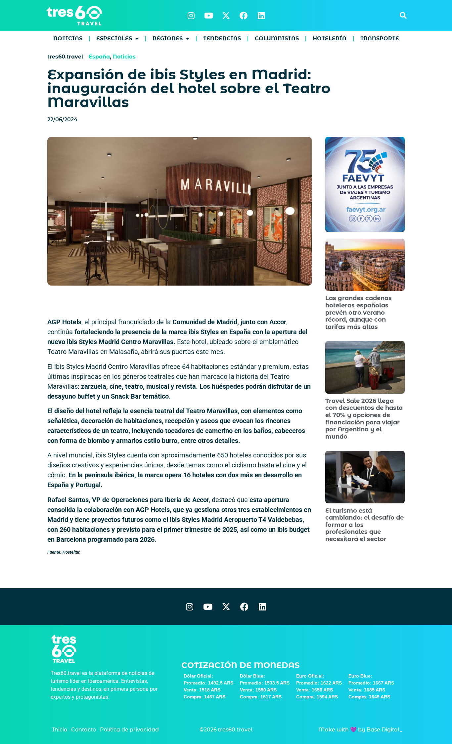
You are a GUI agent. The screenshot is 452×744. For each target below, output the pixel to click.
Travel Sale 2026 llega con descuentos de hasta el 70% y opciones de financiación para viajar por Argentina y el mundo (364, 418)
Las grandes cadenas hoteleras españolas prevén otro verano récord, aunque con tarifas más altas (358, 312)
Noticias (67, 38)
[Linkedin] (261, 15)
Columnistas (277, 38)
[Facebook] (243, 15)
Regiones (168, 38)
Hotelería (329, 38)
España (99, 57)
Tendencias (222, 38)
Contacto (83, 729)
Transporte (379, 38)
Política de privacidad (129, 729)
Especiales (114, 38)
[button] (403, 15)
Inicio (59, 729)
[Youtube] (208, 15)
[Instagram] (191, 15)
